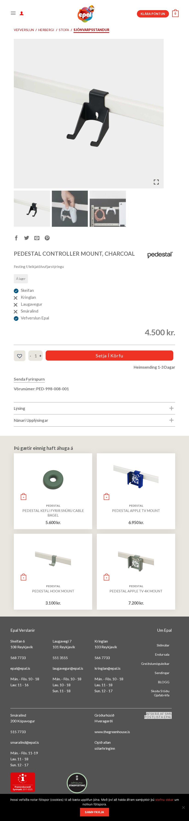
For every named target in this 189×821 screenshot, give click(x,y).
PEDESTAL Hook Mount (53, 591)
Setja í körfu (109, 355)
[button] (156, 115)
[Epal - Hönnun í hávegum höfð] (85, 14)
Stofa (64, 30)
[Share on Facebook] (19, 239)
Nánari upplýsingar (31, 420)
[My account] (21, 13)
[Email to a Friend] (39, 239)
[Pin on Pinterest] (50, 239)
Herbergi (46, 30)
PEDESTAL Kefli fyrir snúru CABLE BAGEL (53, 512)
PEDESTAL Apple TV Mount (136, 510)
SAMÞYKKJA (94, 812)
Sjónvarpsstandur (91, 30)
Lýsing (19, 408)
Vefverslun (24, 30)
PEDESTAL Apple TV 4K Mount (135, 591)
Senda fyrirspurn (29, 379)
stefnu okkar (164, 799)
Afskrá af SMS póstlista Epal (158, 715)
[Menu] (13, 14)
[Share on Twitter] (29, 239)
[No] (183, 808)
